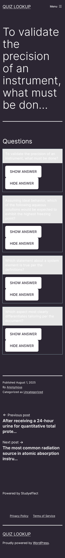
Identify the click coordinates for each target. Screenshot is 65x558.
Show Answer (23, 172)
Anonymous (14, 387)
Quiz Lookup (17, 6)
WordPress (41, 543)
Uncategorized (33, 392)
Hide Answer (22, 183)
